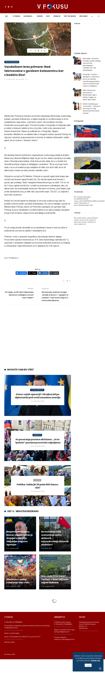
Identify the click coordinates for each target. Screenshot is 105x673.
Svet (48, 16)
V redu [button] (88, 665)
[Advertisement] (37, 97)
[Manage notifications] (100, 668)
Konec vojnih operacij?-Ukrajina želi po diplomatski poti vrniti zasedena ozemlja (37, 396)
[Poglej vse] (87, 131)
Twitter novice (70, 16)
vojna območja (37, 390)
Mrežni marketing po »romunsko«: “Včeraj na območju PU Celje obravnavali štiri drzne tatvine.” (91, 108)
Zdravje (56, 16)
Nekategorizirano (11, 62)
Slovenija (27, 16)
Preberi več (95, 660)
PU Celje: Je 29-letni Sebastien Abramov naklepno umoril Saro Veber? (19, 295)
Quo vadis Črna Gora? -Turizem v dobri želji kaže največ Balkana (55, 579)
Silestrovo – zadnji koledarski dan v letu (18, 581)
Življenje (83, 16)
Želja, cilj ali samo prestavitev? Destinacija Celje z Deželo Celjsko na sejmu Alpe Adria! (90, 95)
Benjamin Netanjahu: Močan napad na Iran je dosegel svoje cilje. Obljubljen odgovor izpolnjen (19, 538)
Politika (37, 480)
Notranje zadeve (48, 520)
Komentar (37, 435)
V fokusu (16, 16)
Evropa (40, 16)
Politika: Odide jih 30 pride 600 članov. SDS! (38, 486)
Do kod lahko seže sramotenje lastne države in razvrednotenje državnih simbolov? (55, 538)
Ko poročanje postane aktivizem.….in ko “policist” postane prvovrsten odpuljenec (38, 441)
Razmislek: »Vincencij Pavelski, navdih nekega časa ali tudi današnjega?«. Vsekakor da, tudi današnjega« (92, 64)
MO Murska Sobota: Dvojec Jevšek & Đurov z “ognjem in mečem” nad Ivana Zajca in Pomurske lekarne (55, 296)
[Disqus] (37, 338)
